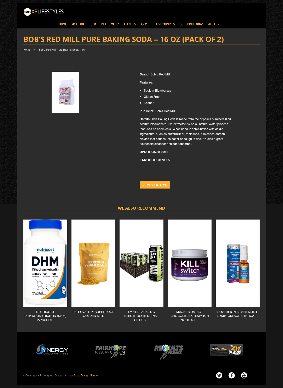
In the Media (110, 24)
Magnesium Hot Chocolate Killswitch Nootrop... (190, 315)
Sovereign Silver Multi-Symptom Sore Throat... (237, 313)
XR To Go (77, 24)
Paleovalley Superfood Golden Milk (94, 313)
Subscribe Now (191, 24)
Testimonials (164, 24)
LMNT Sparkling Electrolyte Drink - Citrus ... (141, 315)
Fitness (130, 24)
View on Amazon (155, 185)
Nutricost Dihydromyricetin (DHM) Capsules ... (45, 315)
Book (92, 24)
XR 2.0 (145, 24)
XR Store (214, 24)
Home (63, 24)
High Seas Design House (83, 375)
